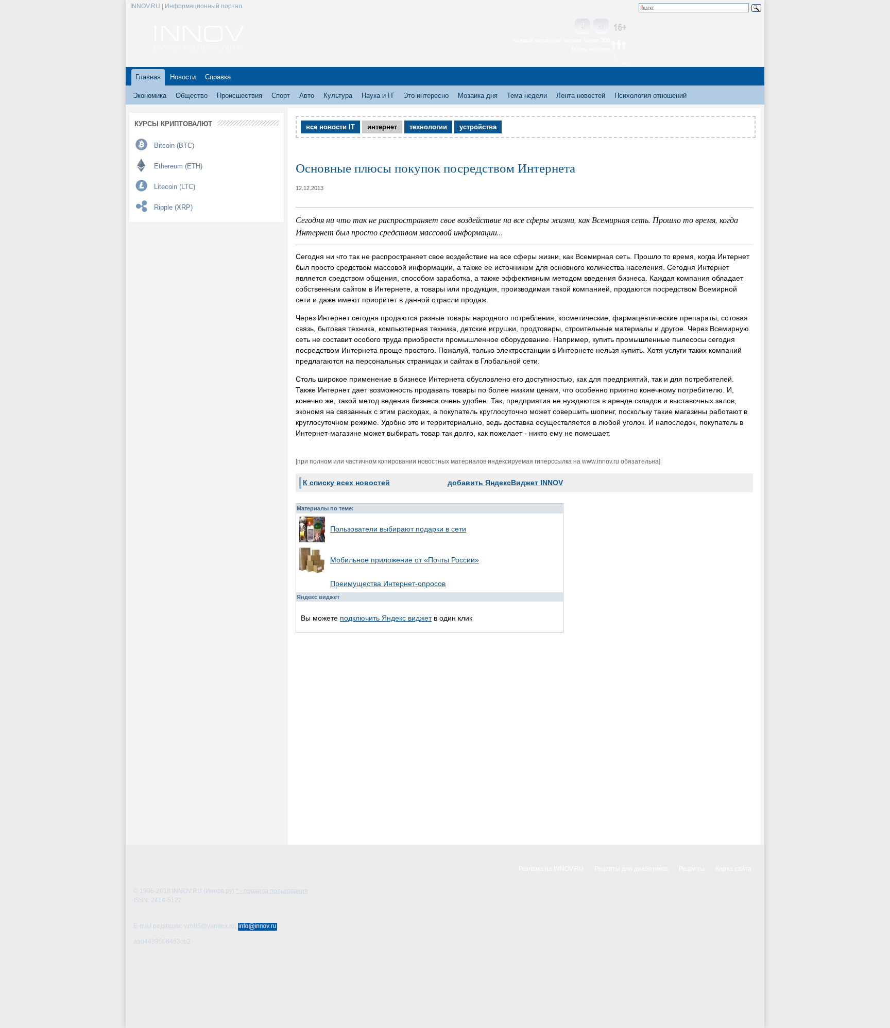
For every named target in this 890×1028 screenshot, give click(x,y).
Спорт (280, 95)
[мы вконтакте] (582, 27)
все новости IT (330, 127)
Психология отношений (650, 95)
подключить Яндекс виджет (386, 618)
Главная (148, 77)
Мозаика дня (478, 95)
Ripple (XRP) (173, 207)
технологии (428, 127)
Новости (183, 77)
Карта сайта (733, 868)
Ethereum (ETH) (178, 166)
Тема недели (527, 95)
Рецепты (692, 868)
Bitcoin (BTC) (174, 145)
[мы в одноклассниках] (601, 27)
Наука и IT (378, 95)
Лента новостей (580, 95)
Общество (192, 95)
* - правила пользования (272, 891)
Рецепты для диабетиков (631, 868)
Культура (337, 95)
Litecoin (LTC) (174, 187)
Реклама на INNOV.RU (551, 868)
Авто (306, 95)
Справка (218, 77)
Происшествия (239, 95)
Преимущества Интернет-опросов (388, 583)
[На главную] (199, 47)
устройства (478, 127)
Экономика (149, 95)
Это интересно (426, 95)
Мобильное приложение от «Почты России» (404, 560)
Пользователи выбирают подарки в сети (398, 529)
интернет (382, 127)
